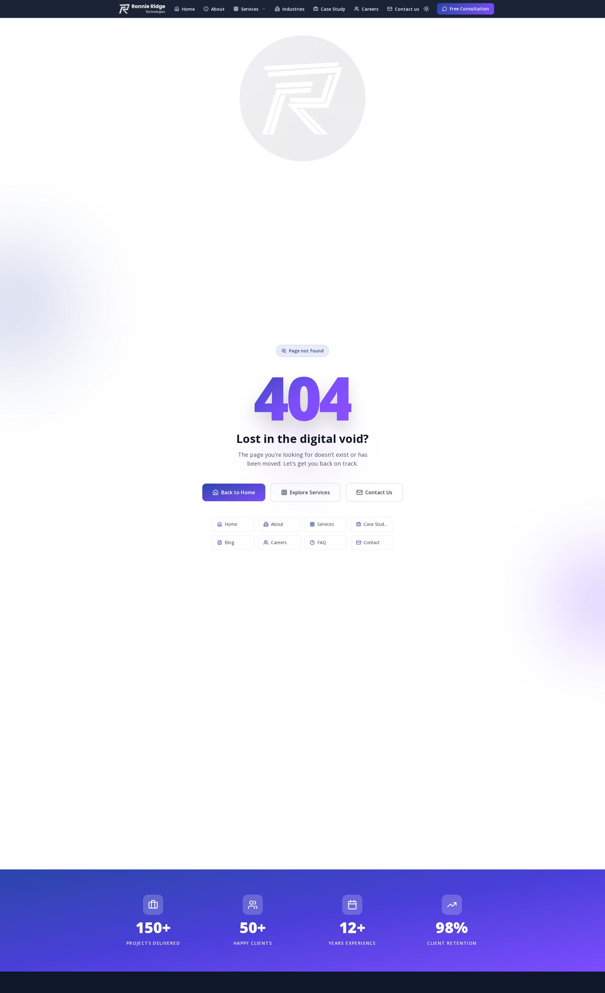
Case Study (333, 9)
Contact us (407, 9)
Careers (370, 9)
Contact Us (378, 492)
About (218, 9)
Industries (293, 9)
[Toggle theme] (426, 9)
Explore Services (310, 492)
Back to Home (238, 492)
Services (249, 9)
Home (188, 9)
